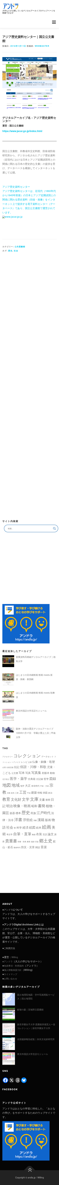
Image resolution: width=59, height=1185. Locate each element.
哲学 (46, 779)
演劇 (35, 820)
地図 (6, 785)
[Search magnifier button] (54, 528)
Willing (14, 957)
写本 (22, 772)
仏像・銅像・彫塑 (43, 762)
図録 (52, 778)
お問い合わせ (10, 978)
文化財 (16, 799)
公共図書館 (20, 246)
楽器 (12, 813)
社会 (16, 250)
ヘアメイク (16, 762)
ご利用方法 (9, 948)
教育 (6, 799)
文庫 (34, 799)
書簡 (41, 805)
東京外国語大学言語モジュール (32, 1054)
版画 (48, 820)
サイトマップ (10, 974)
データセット (47, 756)
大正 (28, 785)
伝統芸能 (9, 767)
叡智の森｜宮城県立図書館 (30, 1009)
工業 (17, 793)
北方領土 (5, 779)
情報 (39, 792)
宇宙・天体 (44, 786)
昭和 (34, 806)
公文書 (14, 772)
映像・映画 (22, 805)
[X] (11, 1080)
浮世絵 (28, 819)
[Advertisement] (29, 384)
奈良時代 (35, 785)
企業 (4, 767)
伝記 (16, 767)
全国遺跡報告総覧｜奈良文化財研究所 (36, 1039)
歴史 (10, 250)
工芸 (22, 792)
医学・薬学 (18, 778)
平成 (29, 793)
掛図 (45, 792)
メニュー (54, 22)
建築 (34, 792)
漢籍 (40, 819)
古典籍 (31, 779)
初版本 (45, 773)
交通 (30, 762)
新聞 (47, 799)
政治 (50, 792)
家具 (12, 793)
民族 (33, 813)
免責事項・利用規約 (14, 965)
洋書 (18, 819)
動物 (52, 772)
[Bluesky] (24, 1080)
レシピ (24, 761)
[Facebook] (5, 1080)
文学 (25, 799)
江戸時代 (44, 812)
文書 (42, 799)
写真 (28, 773)
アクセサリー (7, 756)
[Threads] (17, 1080)
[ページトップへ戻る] (29, 1170)
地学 (22, 785)
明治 (9, 805)
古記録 (39, 778)
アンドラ (8, 909)
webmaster (42, 45)
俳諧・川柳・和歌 (33, 766)
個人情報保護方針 (13, 969)
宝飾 (8, 793)
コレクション (27, 755)
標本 (18, 813)
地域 (15, 785)
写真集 (36, 772)
